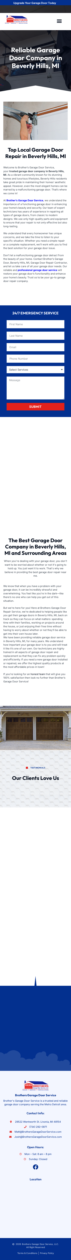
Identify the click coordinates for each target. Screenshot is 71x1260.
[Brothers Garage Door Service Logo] (16, 19)
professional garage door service (37, 270)
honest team (38, 674)
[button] (59, 21)
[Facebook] (35, 1167)
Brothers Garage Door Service (35, 1095)
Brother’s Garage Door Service (24, 200)
